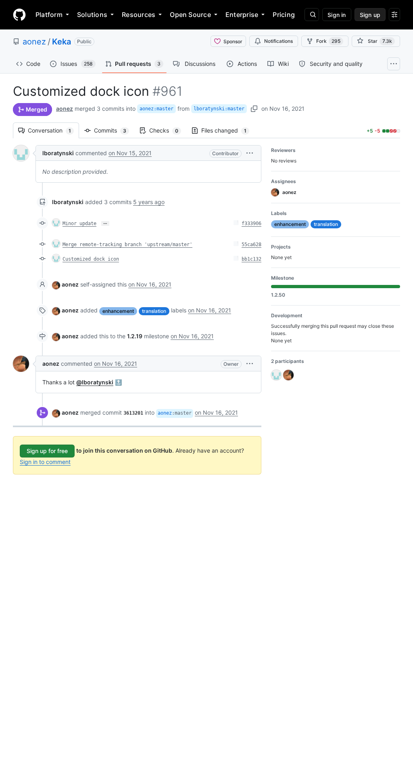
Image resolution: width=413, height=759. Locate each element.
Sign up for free (47, 450)
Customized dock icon (91, 259)
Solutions (92, 15)
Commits (114, 130)
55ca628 (251, 244)
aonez (34, 41)
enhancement (118, 311)
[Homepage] (19, 14)
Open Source (190, 15)
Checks (167, 130)
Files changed (227, 130)
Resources (138, 15)
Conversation (53, 130)
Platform (49, 15)
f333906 (251, 223)
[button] (249, 152)
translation (154, 311)
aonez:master (156, 109)
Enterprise (241, 15)
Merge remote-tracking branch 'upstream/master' (127, 244)
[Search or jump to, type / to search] (312, 14)
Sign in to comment (45, 461)
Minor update (79, 223)
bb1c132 (251, 259)
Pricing (284, 15)
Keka (61, 41)
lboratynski (58, 153)
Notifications (278, 41)
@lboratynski (94, 382)
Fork (328, 41)
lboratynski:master (219, 109)
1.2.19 (134, 336)
